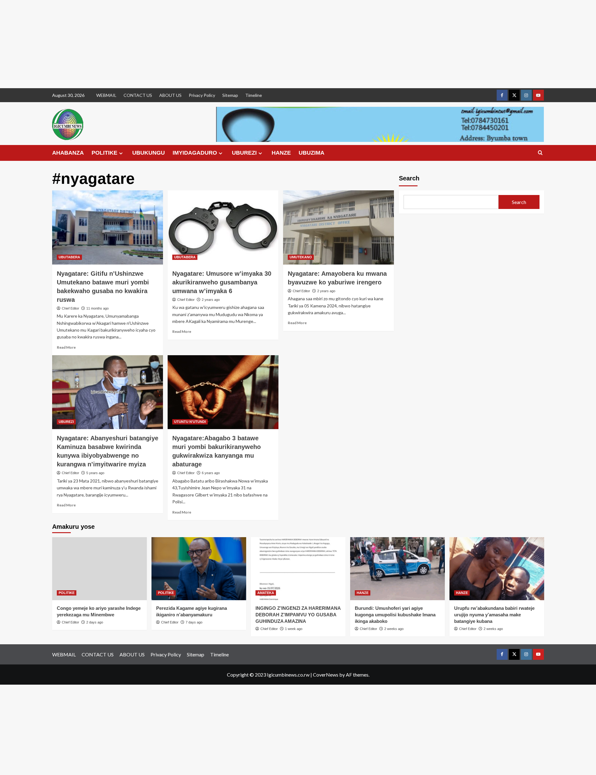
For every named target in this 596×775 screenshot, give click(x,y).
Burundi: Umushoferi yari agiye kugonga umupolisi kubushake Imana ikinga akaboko (395, 614)
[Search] (540, 152)
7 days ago (194, 622)
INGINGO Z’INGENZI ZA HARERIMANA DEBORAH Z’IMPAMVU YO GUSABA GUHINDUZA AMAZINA (298, 614)
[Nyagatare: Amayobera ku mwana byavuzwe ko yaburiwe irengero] (338, 227)
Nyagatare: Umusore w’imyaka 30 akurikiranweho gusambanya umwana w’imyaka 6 (221, 282)
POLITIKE (104, 153)
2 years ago (211, 299)
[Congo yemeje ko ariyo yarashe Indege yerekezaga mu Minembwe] (99, 568)
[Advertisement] (186, 44)
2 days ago (94, 622)
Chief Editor (70, 308)
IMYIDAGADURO (195, 153)
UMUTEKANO (301, 257)
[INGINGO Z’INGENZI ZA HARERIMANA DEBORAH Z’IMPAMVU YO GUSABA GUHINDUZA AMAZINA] (298, 568)
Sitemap (230, 95)
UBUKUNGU (148, 153)
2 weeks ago (394, 629)
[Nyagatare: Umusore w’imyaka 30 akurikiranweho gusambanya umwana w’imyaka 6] (223, 227)
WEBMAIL (106, 95)
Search (409, 178)
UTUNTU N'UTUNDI (190, 422)
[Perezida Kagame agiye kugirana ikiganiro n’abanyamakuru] (198, 568)
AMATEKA (265, 593)
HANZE (281, 153)
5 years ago (95, 473)
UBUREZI (244, 153)
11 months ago (97, 308)
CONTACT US (138, 95)
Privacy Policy (202, 95)
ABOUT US (170, 95)
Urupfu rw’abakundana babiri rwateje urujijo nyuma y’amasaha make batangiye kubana (494, 614)
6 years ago (211, 473)
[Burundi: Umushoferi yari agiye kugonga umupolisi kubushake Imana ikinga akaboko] (397, 568)
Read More (66, 347)
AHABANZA (68, 153)
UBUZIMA (311, 153)
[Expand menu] (120, 153)
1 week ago (293, 629)
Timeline (253, 95)
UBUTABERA (69, 257)
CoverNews (325, 675)
